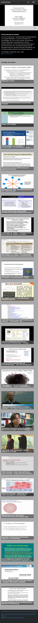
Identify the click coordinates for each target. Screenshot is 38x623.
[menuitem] (32, 24)
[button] (2, 24)
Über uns (4, 614)
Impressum (27, 614)
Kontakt (3, 616)
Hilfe (33, 614)
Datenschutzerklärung (15, 614)
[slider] (18, 24)
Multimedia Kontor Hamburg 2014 (13, 617)
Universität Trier (8, 53)
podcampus (5, 2)
